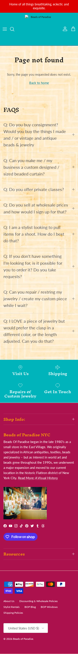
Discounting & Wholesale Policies (38, 601)
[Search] (14, 29)
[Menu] (5, 29)
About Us (8, 601)
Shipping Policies (13, 612)
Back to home (39, 83)
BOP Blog (30, 607)
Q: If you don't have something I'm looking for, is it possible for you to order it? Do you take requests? (32, 266)
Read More (26, 478)
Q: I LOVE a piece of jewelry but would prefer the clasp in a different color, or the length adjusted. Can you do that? (34, 331)
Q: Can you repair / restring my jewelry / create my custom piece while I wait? (35, 298)
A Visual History (46, 478)
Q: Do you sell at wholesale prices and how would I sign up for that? (35, 208)
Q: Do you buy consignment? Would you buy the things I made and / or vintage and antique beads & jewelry (34, 134)
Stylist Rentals (11, 607)
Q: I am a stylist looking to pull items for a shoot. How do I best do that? (33, 234)
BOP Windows (49, 607)
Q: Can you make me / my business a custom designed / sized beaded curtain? (31, 167)
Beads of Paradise (23, 638)
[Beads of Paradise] (39, 29)
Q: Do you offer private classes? (33, 189)
